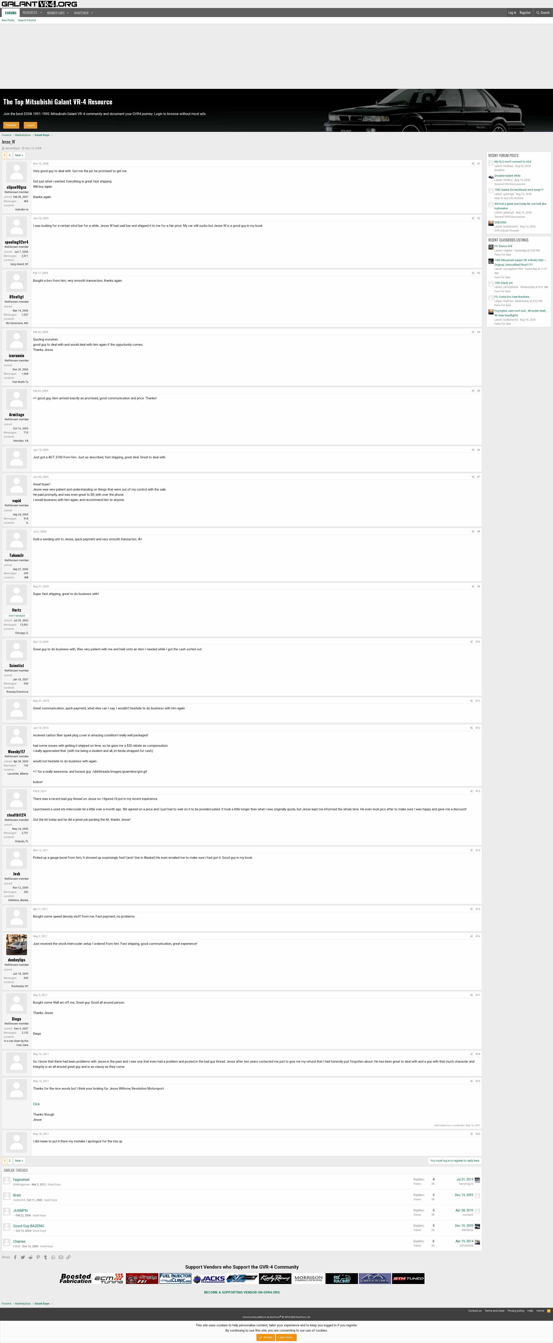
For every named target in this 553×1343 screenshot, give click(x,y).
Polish (17, 1246)
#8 (478, 531)
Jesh (16, 873)
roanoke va (21, 209)
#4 (478, 332)
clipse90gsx (12, 148)
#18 (478, 1054)
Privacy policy (516, 1310)
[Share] (473, 163)
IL (27, 522)
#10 (478, 641)
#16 (478, 936)
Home (540, 1310)
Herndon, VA (20, 440)
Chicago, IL (21, 633)
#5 (478, 390)
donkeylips (16, 959)
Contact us (475, 1310)
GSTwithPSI (466, 1245)
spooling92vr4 (17, 242)
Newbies (499, 170)
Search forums (27, 20)
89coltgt (16, 296)
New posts (8, 20)
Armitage (16, 414)
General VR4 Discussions (509, 184)
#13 (478, 791)
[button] (32, 12)
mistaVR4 (19, 1200)
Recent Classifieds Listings (508, 240)
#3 (478, 273)
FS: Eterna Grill (503, 246)
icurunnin (16, 355)
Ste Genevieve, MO (17, 323)
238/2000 (500, 222)
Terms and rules (494, 1310)
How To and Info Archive (508, 198)
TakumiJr (16, 555)
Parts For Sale (502, 254)
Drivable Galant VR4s (507, 175)
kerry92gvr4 (466, 1183)
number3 (468, 1214)
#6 (478, 449)
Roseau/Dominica (17, 691)
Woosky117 (16, 751)
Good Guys (54, 1184)
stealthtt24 (16, 815)
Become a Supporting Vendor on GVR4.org (242, 1292)
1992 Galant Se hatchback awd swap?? (518, 189)
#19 (478, 1081)
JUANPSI (20, 1210)
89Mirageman (21, 1184)
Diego (16, 1019)
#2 (478, 218)
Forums (10, 12)
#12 (478, 727)
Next (18, 155)
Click (36, 1104)
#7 (478, 476)
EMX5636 (467, 1230)
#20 (478, 1133)
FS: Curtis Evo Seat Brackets (511, 296)
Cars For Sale (502, 277)
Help (530, 1310)
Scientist (16, 665)
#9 (478, 586)
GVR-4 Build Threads (506, 230)
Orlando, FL (21, 841)
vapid (16, 500)
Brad (17, 1195)
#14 (478, 850)
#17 (478, 995)
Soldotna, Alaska (18, 900)
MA (26, 577)
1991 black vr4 (503, 283)
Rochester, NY (19, 986)
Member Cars (55, 12)
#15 (478, 909)
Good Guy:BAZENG (28, 1226)
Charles (19, 1241)
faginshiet (21, 1179)
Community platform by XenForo (277, 1317)
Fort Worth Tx (20, 382)
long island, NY (19, 264)
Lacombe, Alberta (18, 773)
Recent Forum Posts (503, 155)
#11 (478, 700)
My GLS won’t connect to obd (512, 161)
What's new (81, 12)
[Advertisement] (276, 56)
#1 (478, 163)
